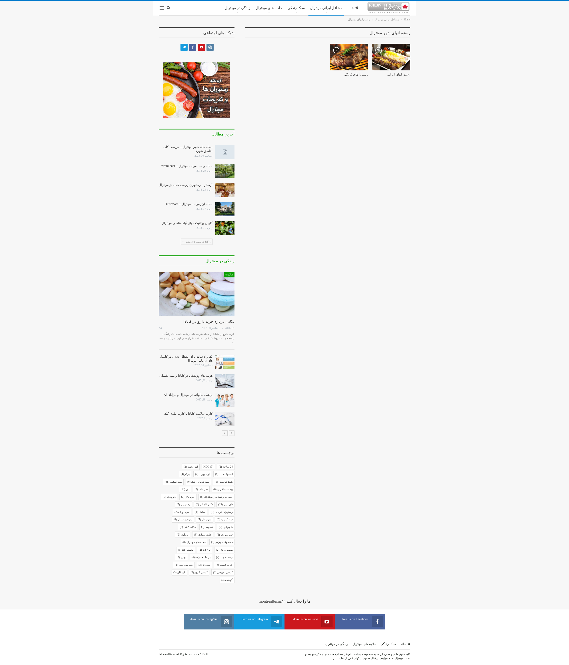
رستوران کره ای (222, 512)
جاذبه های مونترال (269, 8)
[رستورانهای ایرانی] (391, 57)
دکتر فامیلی (204, 504)
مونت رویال (224, 549)
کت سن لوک (184, 564)
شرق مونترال (183, 519)
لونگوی (182, 534)
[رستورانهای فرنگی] (349, 57)
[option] (196, 349)
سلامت (229, 274)
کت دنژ (204, 564)
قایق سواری (202, 534)
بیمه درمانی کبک (198, 481)
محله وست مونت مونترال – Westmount (186, 166)
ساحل (200, 512)
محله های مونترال (194, 542)
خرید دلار (188, 496)
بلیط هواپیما (224, 481)
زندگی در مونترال (237, 8)
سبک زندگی (296, 8)
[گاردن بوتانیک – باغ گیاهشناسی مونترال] (224, 228)
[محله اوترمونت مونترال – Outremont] (224, 209)
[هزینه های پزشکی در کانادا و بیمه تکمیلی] (224, 381)
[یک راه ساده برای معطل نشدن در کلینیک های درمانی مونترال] (224, 362)
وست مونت (224, 557)
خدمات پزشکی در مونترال (216, 496)
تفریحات (201, 489)
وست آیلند (185, 549)
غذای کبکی (188, 527)
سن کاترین (225, 519)
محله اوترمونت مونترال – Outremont (188, 204)
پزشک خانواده (201, 557)
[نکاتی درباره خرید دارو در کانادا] (196, 294)
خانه (351, 8)
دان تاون (225, 504)
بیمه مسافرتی (223, 489)
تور (185, 489)
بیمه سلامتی (173, 481)
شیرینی (207, 527)
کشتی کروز (199, 572)
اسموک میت (224, 474)
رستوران (183, 504)
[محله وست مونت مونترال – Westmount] (224, 171)
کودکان (179, 572)
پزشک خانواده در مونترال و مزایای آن (188, 394)
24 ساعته (226, 466)
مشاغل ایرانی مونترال (326, 8)
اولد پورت (202, 474)
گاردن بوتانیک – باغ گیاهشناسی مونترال (187, 223)
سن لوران (181, 512)
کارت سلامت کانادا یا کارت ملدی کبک (188, 413)
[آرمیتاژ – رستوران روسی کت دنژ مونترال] (224, 190)
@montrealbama (272, 601)
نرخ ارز (204, 549)
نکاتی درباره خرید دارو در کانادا (208, 321)
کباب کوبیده (224, 564)
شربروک (204, 519)
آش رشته (191, 466)
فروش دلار (225, 534)
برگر (185, 474)
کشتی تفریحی (223, 572)
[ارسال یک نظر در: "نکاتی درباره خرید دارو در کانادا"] (160, 328)
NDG (208, 466)
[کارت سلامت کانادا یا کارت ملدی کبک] (224, 419)
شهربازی (226, 527)
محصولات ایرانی (222, 542)
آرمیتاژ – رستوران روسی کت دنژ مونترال (185, 185)
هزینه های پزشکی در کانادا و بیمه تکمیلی (185, 375)
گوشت (227, 579)
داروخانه (169, 496)
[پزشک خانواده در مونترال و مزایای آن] (224, 400)
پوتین (181, 557)
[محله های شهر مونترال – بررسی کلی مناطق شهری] (224, 152)
